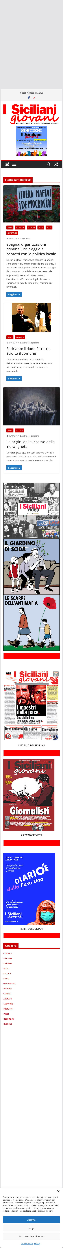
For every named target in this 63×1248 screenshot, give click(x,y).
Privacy (37, 1243)
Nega (31, 1228)
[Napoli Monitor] (0, 43)
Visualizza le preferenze (31, 1236)
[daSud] (0, 21)
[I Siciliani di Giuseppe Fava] (0, 74)
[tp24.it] (0, 60)
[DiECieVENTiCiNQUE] (0, 25)
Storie (6, 978)
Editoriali (7, 958)
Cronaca (20, 337)
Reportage (12, 233)
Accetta (31, 1219)
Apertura (7, 998)
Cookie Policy (27, 1243)
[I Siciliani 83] (0, 78)
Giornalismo (9, 983)
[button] (58, 1191)
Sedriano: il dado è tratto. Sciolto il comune (28, 351)
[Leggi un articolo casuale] (56, 164)
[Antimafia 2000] (0, 3)
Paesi (41, 227)
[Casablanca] (0, 16)
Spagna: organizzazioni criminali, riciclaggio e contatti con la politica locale (31, 249)
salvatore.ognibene (30, 342)
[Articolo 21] (0, 12)
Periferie (7, 988)
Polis (49, 227)
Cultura (6, 993)
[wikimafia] (0, 65)
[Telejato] (0, 56)
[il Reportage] (0, 34)
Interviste (8, 1008)
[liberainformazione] (0, 38)
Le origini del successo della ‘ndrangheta (30, 444)
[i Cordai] (0, 30)
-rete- (10, 227)
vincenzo (26, 238)
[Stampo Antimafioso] (0, 52)
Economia (8, 1003)
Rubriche (7, 1023)
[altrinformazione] (0, 82)
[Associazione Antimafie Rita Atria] (0, 47)
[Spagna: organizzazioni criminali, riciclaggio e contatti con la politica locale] (31, 203)
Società (19, 430)
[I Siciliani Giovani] (7, 164)
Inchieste (20, 227)
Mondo (31, 227)
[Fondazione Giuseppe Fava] (0, 69)
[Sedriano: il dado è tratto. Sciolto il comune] (31, 317)
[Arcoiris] (0, 8)
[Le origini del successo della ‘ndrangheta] (31, 406)
